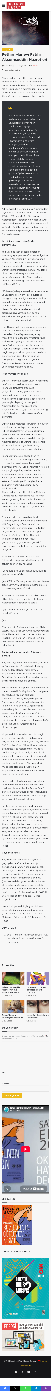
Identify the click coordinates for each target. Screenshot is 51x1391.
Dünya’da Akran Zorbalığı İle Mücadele (12, 1016)
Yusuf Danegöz (9, 66)
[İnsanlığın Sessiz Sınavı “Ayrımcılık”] (38, 1006)
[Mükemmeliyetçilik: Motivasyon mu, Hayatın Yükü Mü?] (13, 978)
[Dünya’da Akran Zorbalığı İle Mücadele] (13, 1006)
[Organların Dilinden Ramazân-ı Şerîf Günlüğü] (38, 978)
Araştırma (7, 49)
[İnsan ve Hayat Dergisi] (16, 5)
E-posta (6, 1083)
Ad (4, 1072)
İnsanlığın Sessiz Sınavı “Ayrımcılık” (38, 1016)
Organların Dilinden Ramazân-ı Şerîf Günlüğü (36, 990)
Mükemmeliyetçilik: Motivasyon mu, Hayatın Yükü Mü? (11, 990)
